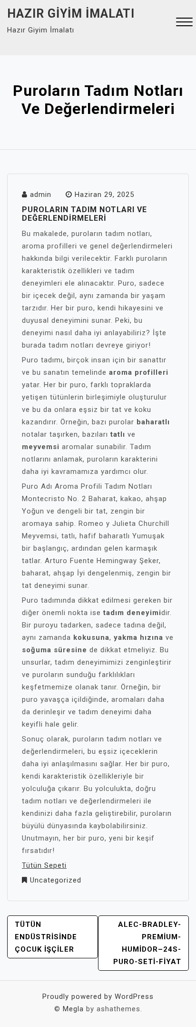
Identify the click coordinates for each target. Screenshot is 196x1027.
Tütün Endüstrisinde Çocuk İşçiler (46, 937)
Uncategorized (55, 880)
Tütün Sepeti (44, 865)
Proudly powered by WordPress (98, 996)
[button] (184, 23)
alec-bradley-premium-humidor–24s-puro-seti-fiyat (147, 943)
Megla (73, 1009)
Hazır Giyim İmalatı (71, 14)
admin (40, 194)
